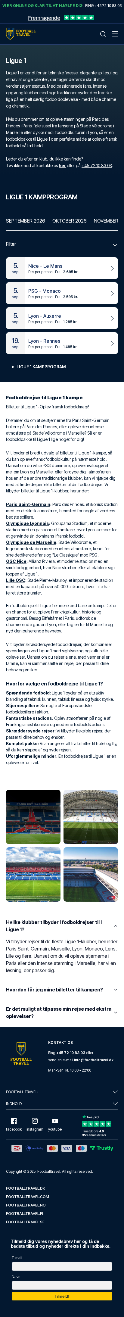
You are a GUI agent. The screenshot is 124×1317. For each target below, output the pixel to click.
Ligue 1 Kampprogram (41, 366)
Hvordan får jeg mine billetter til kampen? (54, 990)
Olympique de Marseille (31, 542)
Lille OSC (15, 580)
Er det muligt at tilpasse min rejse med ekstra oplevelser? (59, 1012)
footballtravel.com (27, 1196)
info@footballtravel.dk (93, 1060)
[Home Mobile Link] (21, 33)
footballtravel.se (25, 1222)
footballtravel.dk (25, 1188)
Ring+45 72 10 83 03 (103, 5)
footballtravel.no (26, 1205)
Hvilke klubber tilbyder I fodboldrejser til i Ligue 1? (54, 925)
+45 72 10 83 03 (97, 165)
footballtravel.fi (24, 1213)
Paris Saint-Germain (28, 504)
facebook (14, 1129)
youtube (55, 1129)
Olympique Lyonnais (27, 523)
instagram (34, 1129)
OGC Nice (16, 561)
